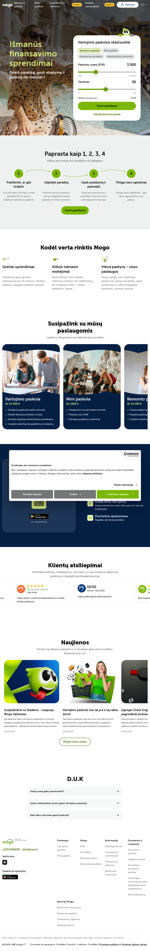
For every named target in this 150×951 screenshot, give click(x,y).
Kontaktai (85, 852)
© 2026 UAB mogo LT (14, 944)
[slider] (96, 72)
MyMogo (130, 4)
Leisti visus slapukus (118, 494)
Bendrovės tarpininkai (111, 873)
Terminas (84, 82)
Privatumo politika (133, 851)
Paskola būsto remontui (65, 4)
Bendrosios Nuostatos (69, 907)
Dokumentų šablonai (111, 863)
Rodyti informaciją (123, 485)
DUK (82, 846)
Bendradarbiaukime (91, 864)
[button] (75, 791)
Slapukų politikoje (92, 473)
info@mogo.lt (30, 849)
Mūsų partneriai (88, 858)
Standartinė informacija (106, 114)
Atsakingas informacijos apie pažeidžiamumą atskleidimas (137, 883)
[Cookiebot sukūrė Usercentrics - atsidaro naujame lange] (126, 454)
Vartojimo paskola (19, 4)
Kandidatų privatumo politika (133, 869)
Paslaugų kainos (113, 846)
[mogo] (28, 842)
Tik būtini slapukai (32, 494)
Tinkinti (73, 494)
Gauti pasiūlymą (107, 106)
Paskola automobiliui (99, 4)
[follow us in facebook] (4, 862)
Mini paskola (39, 4)
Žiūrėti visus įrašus (75, 741)
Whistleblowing (136, 894)
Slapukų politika (136, 859)
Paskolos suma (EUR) (91, 64)
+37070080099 (11, 849)
